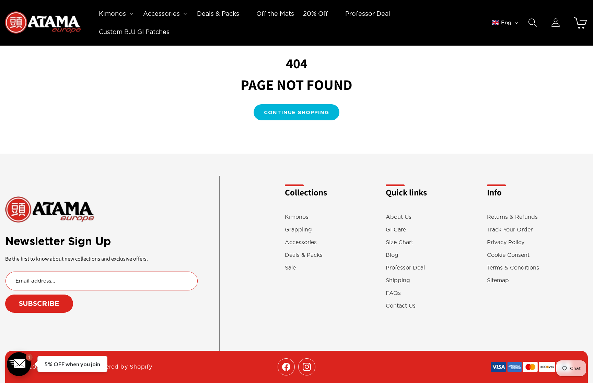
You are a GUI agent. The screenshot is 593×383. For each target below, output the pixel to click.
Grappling (298, 229)
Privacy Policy (505, 242)
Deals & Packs (304, 255)
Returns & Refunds (512, 217)
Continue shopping (296, 112)
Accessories (301, 242)
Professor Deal (405, 268)
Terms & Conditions (513, 268)
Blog (392, 255)
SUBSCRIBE (39, 303)
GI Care (396, 229)
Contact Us (401, 306)
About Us (398, 217)
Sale (290, 268)
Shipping (398, 280)
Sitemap (498, 280)
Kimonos (297, 217)
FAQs (393, 293)
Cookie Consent (508, 255)
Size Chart (399, 242)
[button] (112, 13)
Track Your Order (510, 229)
